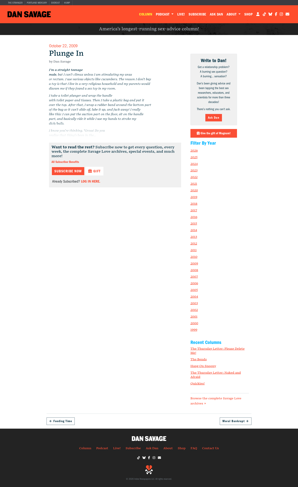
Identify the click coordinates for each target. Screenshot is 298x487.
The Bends (198, 359)
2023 (194, 170)
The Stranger (15, 2)
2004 (194, 297)
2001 (193, 317)
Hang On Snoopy (203, 366)
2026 (194, 151)
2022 (194, 177)
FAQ (194, 448)
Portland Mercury (37, 2)
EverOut (55, 2)
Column (145, 14)
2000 (194, 323)
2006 (194, 283)
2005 (194, 290)
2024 (194, 164)
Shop (248, 14)
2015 (193, 223)
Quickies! (197, 383)
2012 (193, 243)
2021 (193, 184)
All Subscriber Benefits (65, 162)
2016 (193, 217)
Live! (181, 14)
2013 (193, 237)
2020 (194, 190)
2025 (194, 157)
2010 (193, 257)
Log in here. (90, 181)
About (232, 14)
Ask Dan (216, 14)
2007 (194, 277)
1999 (193, 330)
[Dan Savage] (29, 14)
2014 (193, 230)
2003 (194, 303)
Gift (96, 171)
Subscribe (197, 14)
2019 (193, 197)
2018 (193, 204)
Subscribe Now (68, 171)
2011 (193, 250)
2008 (194, 270)
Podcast (163, 14)
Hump (67, 2)
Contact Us (210, 448)
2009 (194, 263)
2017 (193, 210)
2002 (194, 310)
